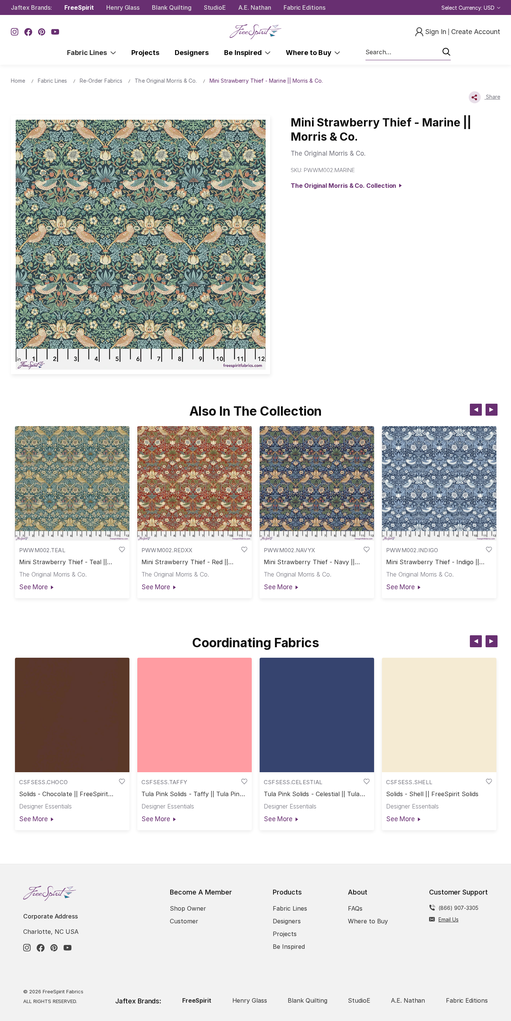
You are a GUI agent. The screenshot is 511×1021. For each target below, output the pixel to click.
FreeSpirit (79, 7)
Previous (476, 410)
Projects (145, 52)
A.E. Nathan (254, 7)
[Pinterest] (42, 32)
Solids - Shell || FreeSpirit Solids (432, 794)
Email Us (448, 919)
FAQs (355, 908)
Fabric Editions (304, 7)
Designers (192, 52)
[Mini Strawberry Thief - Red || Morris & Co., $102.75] (194, 483)
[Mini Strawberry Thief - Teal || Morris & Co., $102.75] (72, 483)
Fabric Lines (88, 52)
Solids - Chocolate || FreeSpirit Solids (63, 794)
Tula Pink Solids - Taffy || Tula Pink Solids (192, 794)
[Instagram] (15, 32)
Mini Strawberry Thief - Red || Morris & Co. (185, 562)
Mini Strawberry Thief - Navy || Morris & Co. (309, 562)
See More (33, 587)
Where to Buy (310, 52)
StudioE (215, 7)
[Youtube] (55, 32)
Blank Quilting (171, 7)
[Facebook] (28, 32)
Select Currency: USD (468, 7)
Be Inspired (244, 52)
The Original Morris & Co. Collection (345, 185)
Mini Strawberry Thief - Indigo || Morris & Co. (433, 562)
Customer (184, 921)
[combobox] (408, 52)
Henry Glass (123, 7)
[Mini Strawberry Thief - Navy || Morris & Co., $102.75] (317, 483)
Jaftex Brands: (31, 7)
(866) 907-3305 (458, 908)
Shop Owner (188, 908)
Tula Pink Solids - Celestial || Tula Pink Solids (312, 794)
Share (492, 97)
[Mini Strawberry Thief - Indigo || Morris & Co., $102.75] (439, 483)
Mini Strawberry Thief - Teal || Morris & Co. (63, 562)
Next (492, 410)
